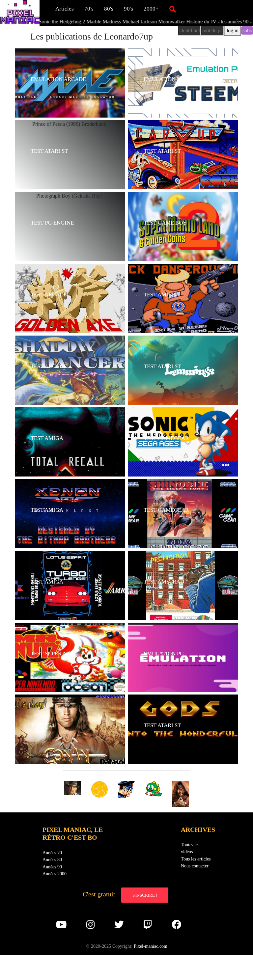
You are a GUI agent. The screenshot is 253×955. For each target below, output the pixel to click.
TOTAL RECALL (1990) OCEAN (64, 451)
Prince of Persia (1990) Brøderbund (64, 164)
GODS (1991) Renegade (166, 738)
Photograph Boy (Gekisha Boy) (60, 236)
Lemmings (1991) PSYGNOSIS (174, 379)
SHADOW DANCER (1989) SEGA (66, 379)
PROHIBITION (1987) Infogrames (177, 595)
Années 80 (52, 859)
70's (89, 9)
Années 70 (52, 852)
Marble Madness (71, 21)
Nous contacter (195, 865)
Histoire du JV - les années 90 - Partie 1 (195, 21)
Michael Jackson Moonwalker (121, 21)
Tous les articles (196, 858)
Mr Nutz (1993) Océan (51, 666)
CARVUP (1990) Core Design (172, 164)
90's (128, 9)
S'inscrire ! (144, 895)
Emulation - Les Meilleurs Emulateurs (179, 666)
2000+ (151, 9)
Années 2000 (54, 873)
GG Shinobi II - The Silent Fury (173, 523)
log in (233, 30)
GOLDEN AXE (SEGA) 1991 (60, 308)
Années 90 (52, 866)
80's (108, 9)
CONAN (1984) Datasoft (54, 738)
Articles (64, 9)
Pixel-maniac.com (150, 946)
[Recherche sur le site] (172, 9)
